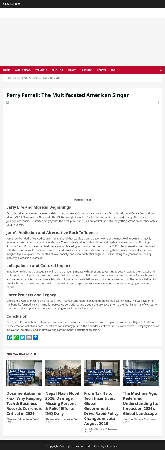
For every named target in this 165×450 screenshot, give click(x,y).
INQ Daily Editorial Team (57, 418)
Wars (22, 382)
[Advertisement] (82, 41)
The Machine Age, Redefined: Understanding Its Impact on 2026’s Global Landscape (140, 403)
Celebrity (13, 371)
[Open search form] (161, 70)
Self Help (57, 70)
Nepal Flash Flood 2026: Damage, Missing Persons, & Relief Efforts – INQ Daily (62, 403)
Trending (41, 70)
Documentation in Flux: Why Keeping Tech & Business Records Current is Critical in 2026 (24, 403)
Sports (101, 70)
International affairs (18, 374)
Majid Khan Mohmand (17, 418)
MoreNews (94, 446)
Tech (113, 70)
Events (23, 371)
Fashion (87, 70)
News (31, 374)
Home (6, 70)
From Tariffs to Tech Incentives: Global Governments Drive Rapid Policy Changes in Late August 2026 (101, 408)
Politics (13, 378)
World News (23, 70)
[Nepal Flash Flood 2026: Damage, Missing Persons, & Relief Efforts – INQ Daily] (63, 373)
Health (72, 70)
